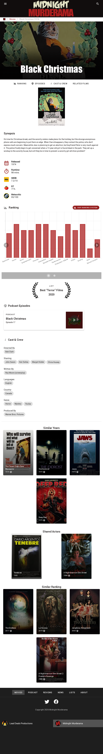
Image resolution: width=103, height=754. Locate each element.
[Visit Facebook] (56, 701)
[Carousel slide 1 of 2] (48, 275)
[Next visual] (96, 245)
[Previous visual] (6, 245)
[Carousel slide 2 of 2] (54, 275)
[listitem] (51, 179)
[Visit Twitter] (47, 701)
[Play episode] (74, 320)
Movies (12, 19)
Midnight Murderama (15, 2)
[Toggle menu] (5, 4)
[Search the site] (97, 4)
